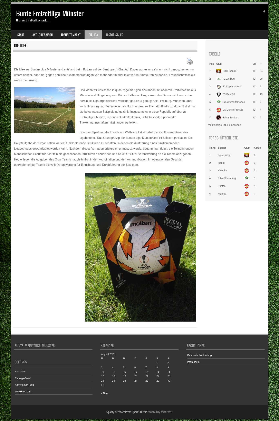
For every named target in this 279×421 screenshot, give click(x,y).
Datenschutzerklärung (199, 355)
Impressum (193, 361)
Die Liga (93, 35)
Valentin (222, 170)
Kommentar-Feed (24, 384)
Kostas (221, 185)
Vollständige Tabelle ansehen (224, 124)
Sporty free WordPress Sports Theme (126, 412)
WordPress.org (23, 391)
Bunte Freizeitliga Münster (50, 14)
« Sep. (104, 393)
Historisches (114, 35)
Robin (221, 162)
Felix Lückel (224, 155)
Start (20, 35)
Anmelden (20, 371)
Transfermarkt (70, 35)
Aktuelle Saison (42, 35)
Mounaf (222, 193)
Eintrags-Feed (23, 378)
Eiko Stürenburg (227, 178)
